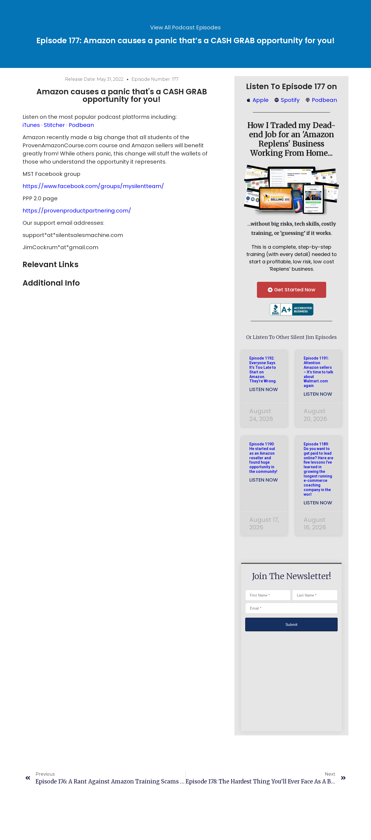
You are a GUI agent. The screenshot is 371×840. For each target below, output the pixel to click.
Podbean (81, 125)
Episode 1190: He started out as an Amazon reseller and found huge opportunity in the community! (263, 458)
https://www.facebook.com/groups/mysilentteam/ (93, 186)
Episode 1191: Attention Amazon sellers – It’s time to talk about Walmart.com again (318, 372)
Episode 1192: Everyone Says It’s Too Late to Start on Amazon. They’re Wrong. (263, 369)
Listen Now (263, 389)
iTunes (32, 125)
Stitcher (54, 125)
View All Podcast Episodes (185, 27)
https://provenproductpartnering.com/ (77, 210)
